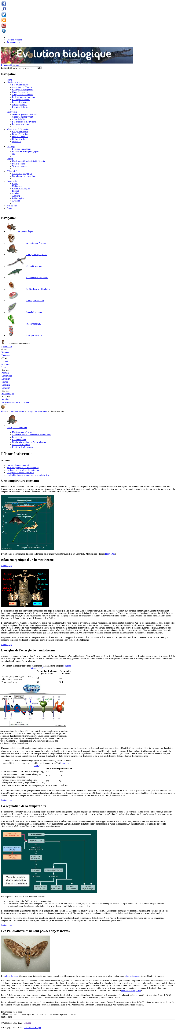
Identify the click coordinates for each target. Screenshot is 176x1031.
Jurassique (6, 364)
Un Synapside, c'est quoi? (23, 432)
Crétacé (5, 361)
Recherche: (6, 68)
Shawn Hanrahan (132, 976)
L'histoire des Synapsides (23, 447)
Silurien (5, 382)
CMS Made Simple (32, 1027)
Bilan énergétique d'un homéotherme (22, 467)
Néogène (5, 352)
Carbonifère (7, 376)
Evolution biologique (10, 65)
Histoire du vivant (16, 411)
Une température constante (18, 465)
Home (3, 411)
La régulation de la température (20, 472)
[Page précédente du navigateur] (4, 409)
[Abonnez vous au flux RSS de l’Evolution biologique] (4, 21)
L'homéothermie (19, 439)
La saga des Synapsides (37, 411)
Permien (5, 373)
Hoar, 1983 (110, 554)
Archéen (5, 399)
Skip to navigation (14, 40)
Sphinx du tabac (11, 976)
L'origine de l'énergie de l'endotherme (23, 470)
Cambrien (6, 388)
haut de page (6, 565)
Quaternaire (7, 346)
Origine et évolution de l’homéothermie (29, 442)
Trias (4, 367)
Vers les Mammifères (21, 444)
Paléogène (6, 355)
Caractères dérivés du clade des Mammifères (31, 434)
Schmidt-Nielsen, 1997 (131, 990)
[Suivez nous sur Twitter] (4, 16)
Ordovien (6, 385)
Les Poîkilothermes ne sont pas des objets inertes (28, 475)
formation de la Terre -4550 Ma (15, 402)
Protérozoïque (8, 393)
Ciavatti (27, 1023)
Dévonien (6, 379)
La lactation (17, 437)
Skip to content (13, 42)
